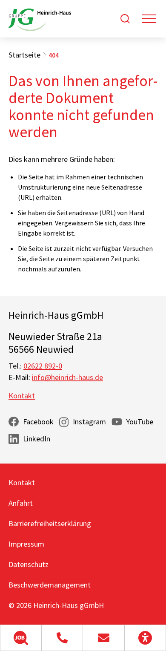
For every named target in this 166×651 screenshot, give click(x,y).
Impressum (26, 544)
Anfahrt (21, 503)
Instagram (89, 421)
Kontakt (22, 395)
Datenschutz (29, 564)
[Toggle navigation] (148, 18)
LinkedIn (36, 439)
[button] (20, 638)
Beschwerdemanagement (50, 585)
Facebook (38, 421)
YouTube (139, 421)
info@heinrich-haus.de (67, 377)
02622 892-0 (42, 366)
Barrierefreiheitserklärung (50, 523)
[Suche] (125, 18)
